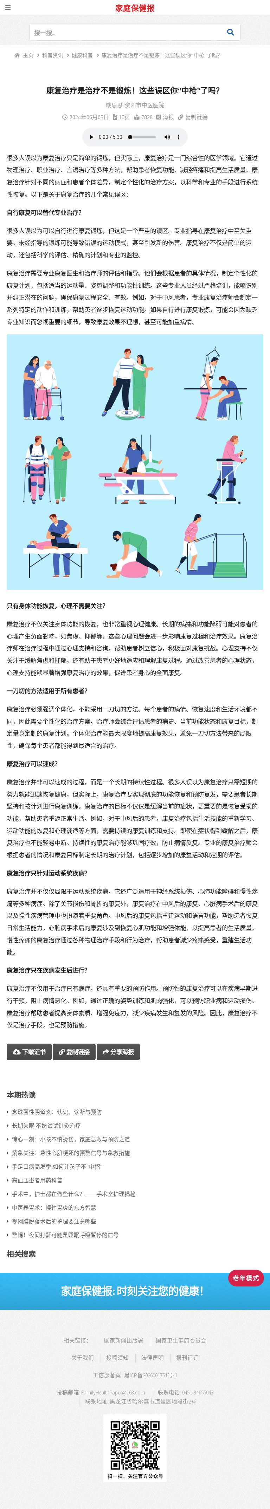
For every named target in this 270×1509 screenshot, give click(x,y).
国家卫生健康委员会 (181, 1340)
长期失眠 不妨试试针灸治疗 (46, 1125)
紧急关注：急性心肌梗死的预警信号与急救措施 (71, 1153)
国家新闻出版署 (123, 1340)
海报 (168, 117)
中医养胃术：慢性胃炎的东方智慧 (54, 1207)
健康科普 (82, 55)
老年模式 (246, 1278)
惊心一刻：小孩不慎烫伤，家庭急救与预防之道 (71, 1139)
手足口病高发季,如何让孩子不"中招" (57, 1166)
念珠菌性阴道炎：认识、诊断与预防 (57, 1112)
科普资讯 (52, 55)
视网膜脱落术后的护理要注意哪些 (54, 1221)
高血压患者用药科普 (37, 1180)
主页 (28, 55)
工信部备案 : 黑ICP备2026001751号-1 (135, 1375)
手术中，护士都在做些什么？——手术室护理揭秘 (74, 1194)
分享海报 (122, 1052)
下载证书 (33, 1052)
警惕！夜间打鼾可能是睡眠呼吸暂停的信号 (65, 1235)
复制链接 (196, 117)
